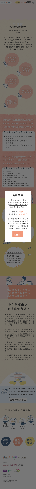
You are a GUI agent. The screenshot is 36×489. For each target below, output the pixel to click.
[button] (17, 234)
